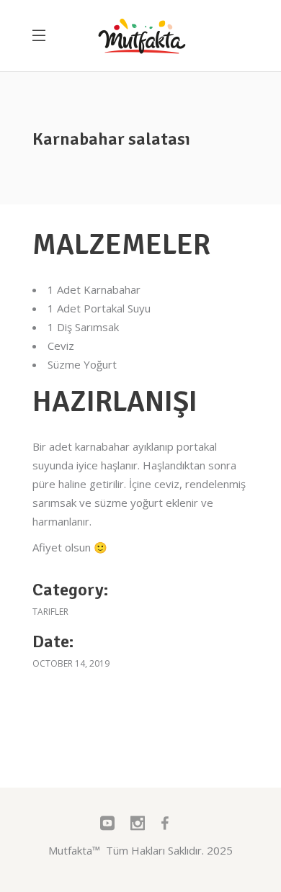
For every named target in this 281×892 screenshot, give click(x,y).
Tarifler (50, 611)
